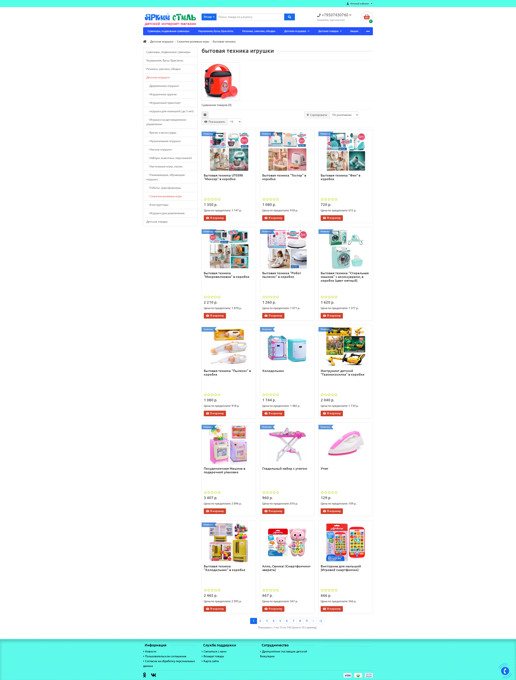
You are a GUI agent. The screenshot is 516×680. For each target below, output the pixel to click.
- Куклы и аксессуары (161, 132)
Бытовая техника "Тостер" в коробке (284, 177)
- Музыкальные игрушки (163, 141)
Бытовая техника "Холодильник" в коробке (224, 568)
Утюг (324, 468)
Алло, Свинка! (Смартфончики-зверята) (286, 568)
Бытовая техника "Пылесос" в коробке (227, 372)
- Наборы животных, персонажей (169, 158)
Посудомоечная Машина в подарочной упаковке (224, 470)
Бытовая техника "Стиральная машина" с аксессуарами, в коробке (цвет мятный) (345, 276)
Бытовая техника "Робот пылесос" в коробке (281, 274)
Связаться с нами (215, 651)
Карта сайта (211, 661)
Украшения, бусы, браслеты (215, 31)
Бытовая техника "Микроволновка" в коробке (226, 274)
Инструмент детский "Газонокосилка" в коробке (342, 372)
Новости (150, 651)
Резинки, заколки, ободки (258, 31)
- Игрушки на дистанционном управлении (166, 122)
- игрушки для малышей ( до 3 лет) (170, 111)
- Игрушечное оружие (161, 94)
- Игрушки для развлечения (165, 213)
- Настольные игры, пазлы (164, 166)
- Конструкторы (157, 204)
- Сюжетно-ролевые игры (164, 196)
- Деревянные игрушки (162, 85)
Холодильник (273, 371)
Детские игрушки (295, 31)
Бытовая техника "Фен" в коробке (340, 177)
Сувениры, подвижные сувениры (168, 31)
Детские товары (328, 31)
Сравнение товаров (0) (217, 105)
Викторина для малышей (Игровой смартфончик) (341, 568)
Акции (354, 31)
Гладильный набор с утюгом (284, 468)
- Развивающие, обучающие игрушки (165, 177)
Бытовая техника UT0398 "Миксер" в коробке (223, 177)
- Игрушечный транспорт (163, 102)
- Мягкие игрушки (159, 149)
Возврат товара (214, 656)
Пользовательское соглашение (165, 656)
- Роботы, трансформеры (163, 187)
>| (320, 620)
